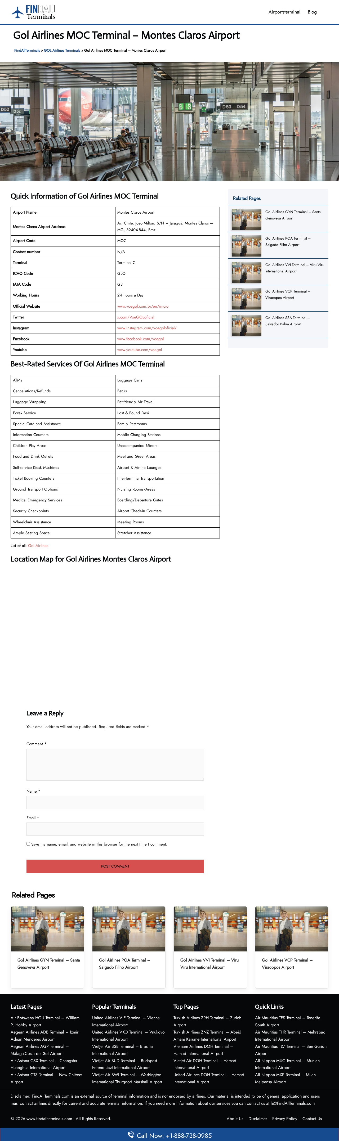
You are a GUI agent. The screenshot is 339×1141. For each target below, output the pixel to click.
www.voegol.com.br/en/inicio (142, 306)
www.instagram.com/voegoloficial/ (147, 328)
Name (33, 791)
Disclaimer (257, 1119)
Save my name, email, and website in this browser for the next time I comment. (99, 844)
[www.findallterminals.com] (34, 11)
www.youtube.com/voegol (139, 350)
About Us (235, 1119)
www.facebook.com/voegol (140, 339)
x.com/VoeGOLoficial (135, 317)
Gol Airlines (38, 546)
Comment (36, 744)
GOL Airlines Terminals (62, 50)
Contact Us (312, 1119)
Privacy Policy (284, 1119)
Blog (312, 11)
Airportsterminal (284, 11)
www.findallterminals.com (49, 1119)
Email (32, 818)
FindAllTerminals (27, 50)
